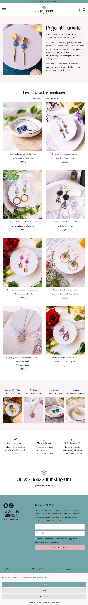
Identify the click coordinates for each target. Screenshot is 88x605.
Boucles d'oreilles (12, 389)
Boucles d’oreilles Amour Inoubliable (22, 289)
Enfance (27, 365)
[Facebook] (5, 505)
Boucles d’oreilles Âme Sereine (65, 153)
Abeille (76, 294)
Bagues (76, 389)
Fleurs (22, 158)
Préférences (44, 597)
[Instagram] (11, 505)
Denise (72, 158)
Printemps (30, 226)
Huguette (29, 294)
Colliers (33, 389)
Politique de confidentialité (50, 602)
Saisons (22, 226)
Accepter (44, 584)
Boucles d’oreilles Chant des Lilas (23, 221)
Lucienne (29, 158)
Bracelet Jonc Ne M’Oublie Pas (23, 153)
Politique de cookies (34, 602)
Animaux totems (66, 294)
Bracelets (55, 389)
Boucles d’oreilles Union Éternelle (65, 357)
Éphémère (69, 226)
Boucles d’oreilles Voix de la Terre (65, 221)
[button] (3, 1)
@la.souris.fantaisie (44, 485)
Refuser (44, 590)
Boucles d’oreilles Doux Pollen (65, 289)
